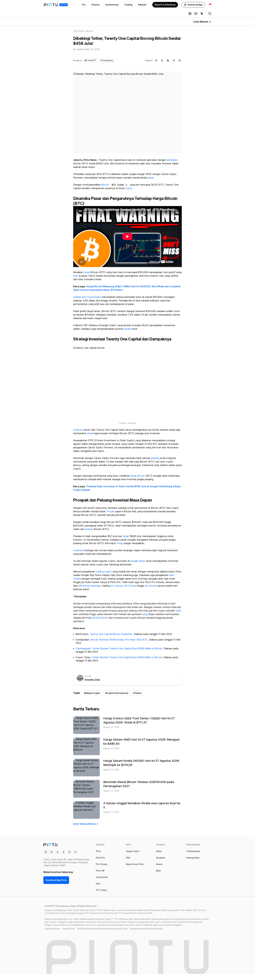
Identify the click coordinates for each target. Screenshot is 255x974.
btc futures (116, 585)
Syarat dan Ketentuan (52, 928)
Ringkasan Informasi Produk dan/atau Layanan (146, 928)
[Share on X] (156, 60)
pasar (150, 177)
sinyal (90, 433)
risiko (178, 610)
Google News (137, 561)
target (126, 536)
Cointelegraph (83, 648)
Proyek (111, 511)
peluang (155, 458)
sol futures (150, 585)
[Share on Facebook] (162, 60)
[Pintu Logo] (55, 5)
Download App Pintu (56, 880)
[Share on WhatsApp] (180, 60)
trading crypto (104, 571)
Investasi (78, 429)
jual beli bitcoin (99, 617)
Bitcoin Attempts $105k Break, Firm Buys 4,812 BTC (119, 639)
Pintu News (78, 31)
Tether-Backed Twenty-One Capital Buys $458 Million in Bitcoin (127, 648)
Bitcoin (105, 184)
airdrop (89, 529)
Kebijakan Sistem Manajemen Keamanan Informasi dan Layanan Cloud (102, 928)
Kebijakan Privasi (68, 928)
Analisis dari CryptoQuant (87, 297)
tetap (120, 543)
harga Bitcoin (137, 475)
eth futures (130, 585)
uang (144, 614)
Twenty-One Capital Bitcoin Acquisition (111, 634)
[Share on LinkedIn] (168, 60)
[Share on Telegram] (174, 60)
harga (87, 272)
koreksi (127, 328)
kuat (75, 275)
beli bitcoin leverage (89, 585)
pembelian (172, 160)
